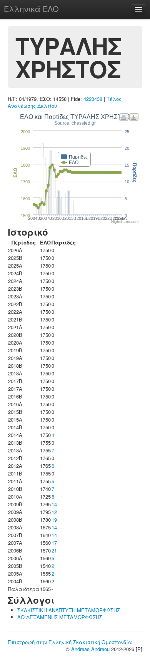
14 (54, 504)
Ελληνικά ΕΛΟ (31, 8)
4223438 (92, 98)
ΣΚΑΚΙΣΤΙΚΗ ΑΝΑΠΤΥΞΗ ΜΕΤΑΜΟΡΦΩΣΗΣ (68, 610)
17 (54, 542)
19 (54, 519)
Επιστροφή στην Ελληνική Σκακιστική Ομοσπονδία (70, 642)
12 (54, 512)
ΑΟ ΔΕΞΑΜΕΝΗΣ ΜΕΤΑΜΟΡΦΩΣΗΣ (59, 617)
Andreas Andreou (90, 649)
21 (54, 550)
